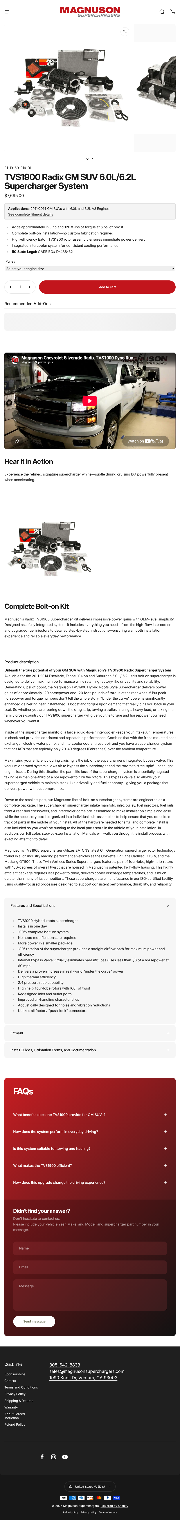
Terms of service (108, 1512)
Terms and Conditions (21, 1387)
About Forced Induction (14, 1416)
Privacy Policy (14, 1394)
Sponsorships (14, 1374)
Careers (10, 1381)
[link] (83, 1378)
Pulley (10, 261)
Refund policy (70, 1512)
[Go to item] (87, 158)
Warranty (11, 1407)
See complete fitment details (30, 214)
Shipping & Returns (18, 1401)
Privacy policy (88, 1512)
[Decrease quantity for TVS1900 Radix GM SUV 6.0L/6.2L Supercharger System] (10, 287)
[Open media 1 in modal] (125, 31)
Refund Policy (14, 1425)
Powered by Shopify (114, 1505)
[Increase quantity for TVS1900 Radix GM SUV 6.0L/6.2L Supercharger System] (30, 287)
